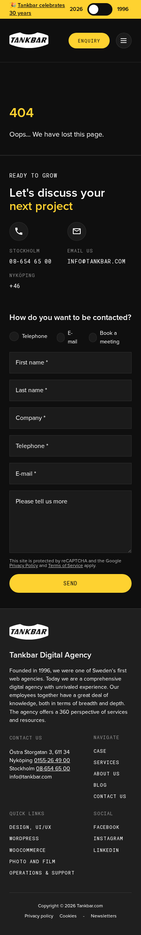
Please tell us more (41, 501)
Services (106, 762)
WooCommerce (27, 850)
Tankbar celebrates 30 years (37, 9)
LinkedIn (106, 850)
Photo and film (32, 861)
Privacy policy (39, 915)
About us (107, 773)
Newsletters (104, 915)
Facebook (106, 827)
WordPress (24, 838)
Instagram (108, 838)
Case (100, 751)
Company (30, 417)
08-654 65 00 (30, 261)
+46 (14, 286)
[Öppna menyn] (124, 40)
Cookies (68, 915)
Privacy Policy (23, 565)
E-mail (72, 337)
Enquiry (89, 40)
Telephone (34, 336)
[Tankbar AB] (28, 40)
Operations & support (42, 872)
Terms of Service (65, 565)
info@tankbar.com (96, 261)
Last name (31, 390)
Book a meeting (109, 337)
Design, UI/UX (30, 827)
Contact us (110, 796)
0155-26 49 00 (52, 760)
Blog (100, 785)
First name (32, 362)
